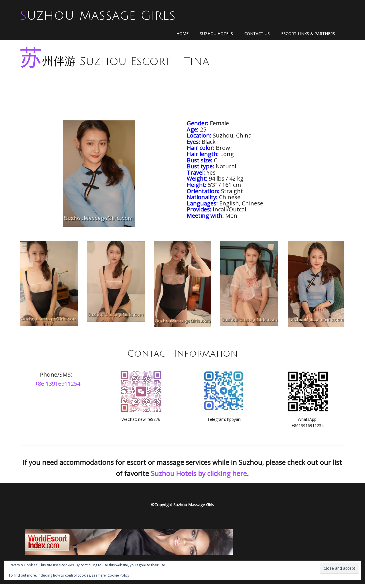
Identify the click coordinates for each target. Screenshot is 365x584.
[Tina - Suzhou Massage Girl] (49, 283)
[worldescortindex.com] (129, 541)
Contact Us (257, 33)
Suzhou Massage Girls (98, 16)
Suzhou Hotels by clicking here (199, 473)
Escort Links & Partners (308, 33)
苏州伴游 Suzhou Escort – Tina (114, 61)
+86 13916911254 (57, 383)
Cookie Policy (118, 575)
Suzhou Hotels (216, 33)
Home (182, 33)
